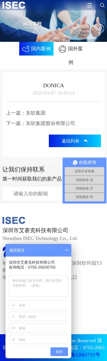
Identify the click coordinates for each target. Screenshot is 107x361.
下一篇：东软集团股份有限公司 (40, 123)
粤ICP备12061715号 (79, 354)
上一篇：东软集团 (26, 113)
